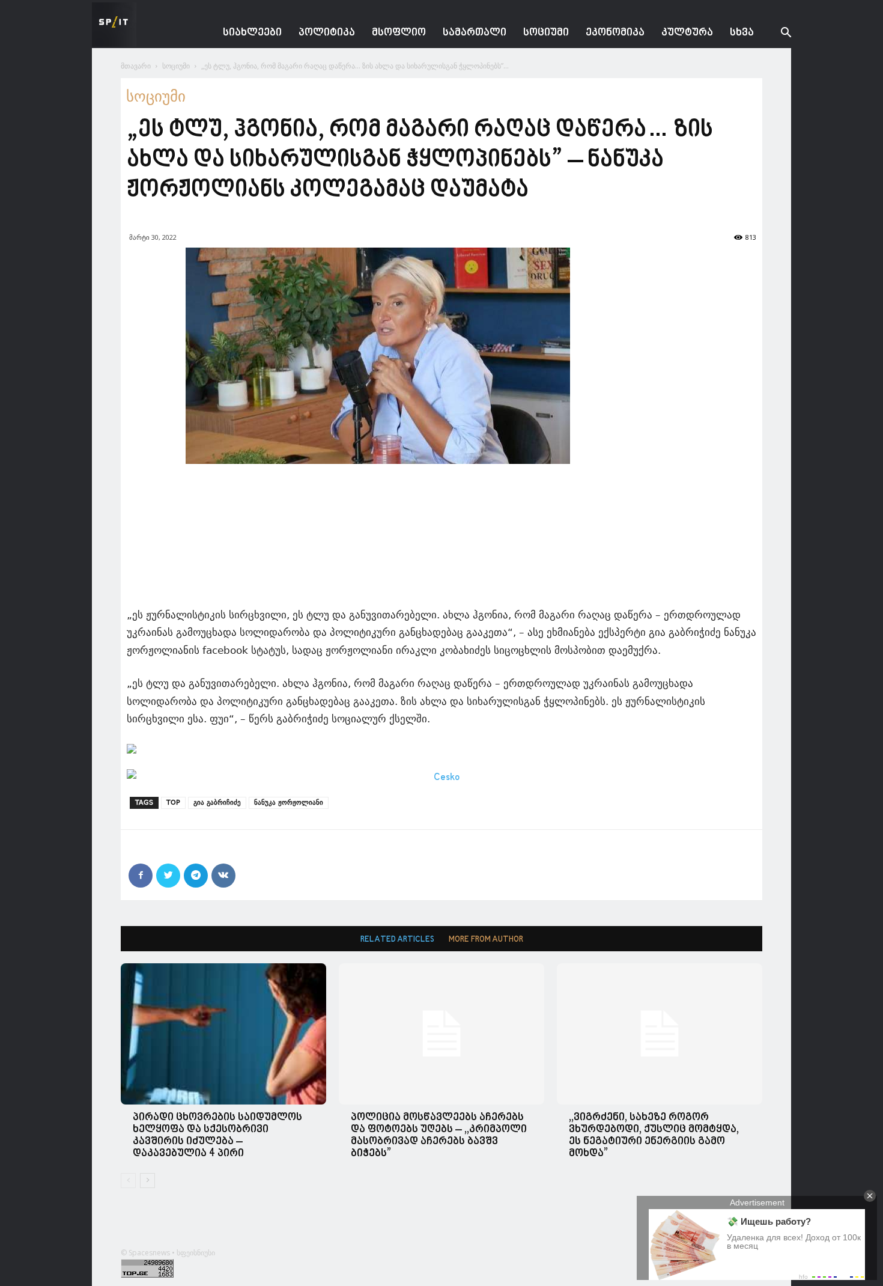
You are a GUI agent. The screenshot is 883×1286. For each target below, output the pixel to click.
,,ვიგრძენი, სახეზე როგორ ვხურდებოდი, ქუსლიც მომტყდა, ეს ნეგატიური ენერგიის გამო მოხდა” (654, 1135)
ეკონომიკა (615, 32)
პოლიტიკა (327, 32)
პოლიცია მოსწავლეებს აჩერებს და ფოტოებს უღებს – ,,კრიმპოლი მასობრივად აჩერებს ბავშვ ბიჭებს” (439, 1135)
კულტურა (687, 32)
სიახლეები (252, 32)
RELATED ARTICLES (397, 939)
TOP (173, 802)
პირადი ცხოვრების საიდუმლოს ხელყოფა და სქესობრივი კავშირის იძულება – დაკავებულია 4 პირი (217, 1135)
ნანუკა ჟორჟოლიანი (288, 802)
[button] (776, 34)
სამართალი (474, 32)
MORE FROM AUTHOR (486, 939)
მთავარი (136, 66)
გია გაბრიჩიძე (217, 802)
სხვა (742, 32)
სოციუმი (546, 32)
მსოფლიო (399, 32)
